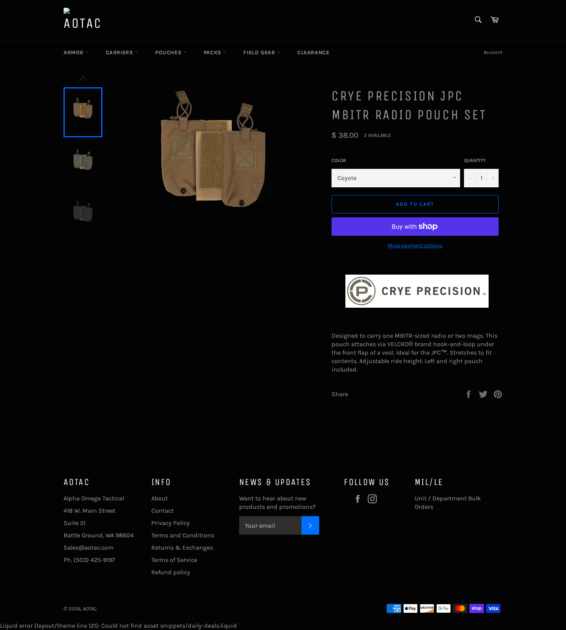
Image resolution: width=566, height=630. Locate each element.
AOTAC (90, 609)
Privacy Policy (170, 523)
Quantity (475, 160)
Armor (74, 52)
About (159, 498)
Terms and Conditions (182, 535)
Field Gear (260, 52)
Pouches (169, 52)
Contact (162, 510)
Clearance (313, 52)
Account (493, 52)
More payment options (415, 245)
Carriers (120, 52)
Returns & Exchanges (182, 547)
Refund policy (170, 572)
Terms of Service (174, 559)
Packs (213, 52)
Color (339, 160)
